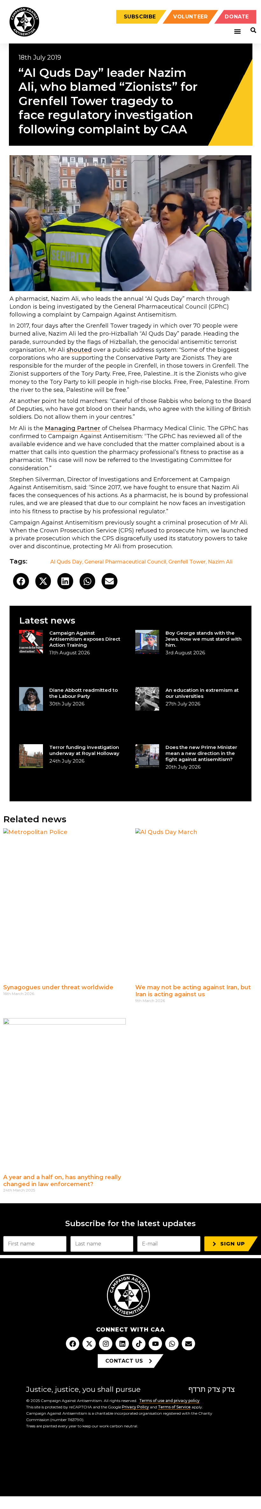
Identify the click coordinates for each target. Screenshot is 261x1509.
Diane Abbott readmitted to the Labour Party (83, 693)
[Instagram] (105, 1343)
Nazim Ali (220, 562)
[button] (237, 31)
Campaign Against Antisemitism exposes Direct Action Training (84, 639)
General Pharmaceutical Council (125, 562)
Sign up (232, 1244)
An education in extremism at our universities (202, 693)
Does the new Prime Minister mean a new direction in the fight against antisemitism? (201, 753)
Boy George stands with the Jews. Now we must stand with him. (204, 639)
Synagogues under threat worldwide (58, 987)
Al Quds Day (66, 562)
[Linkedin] (122, 1343)
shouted (79, 349)
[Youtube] (155, 1343)
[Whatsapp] (172, 1343)
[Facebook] (72, 1343)
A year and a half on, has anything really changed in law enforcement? (62, 1181)
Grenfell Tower (187, 562)
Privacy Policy (135, 1407)
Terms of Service (174, 1407)
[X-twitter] (89, 1343)
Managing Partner (72, 428)
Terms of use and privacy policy (169, 1400)
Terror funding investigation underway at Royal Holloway (84, 750)
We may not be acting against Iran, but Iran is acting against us (193, 991)
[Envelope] (188, 1343)
